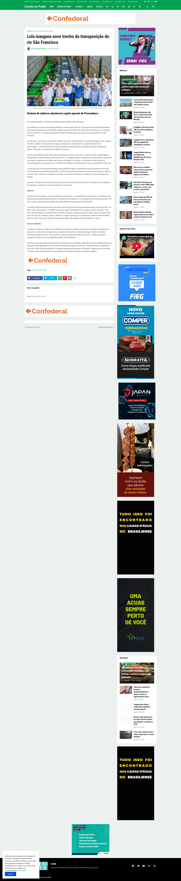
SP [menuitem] (107, 7)
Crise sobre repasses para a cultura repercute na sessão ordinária (135, 86)
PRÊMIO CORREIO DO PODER (51, 2)
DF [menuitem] (134, 7)
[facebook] (145, 1)
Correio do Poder (35, 6)
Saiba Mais (21, 871)
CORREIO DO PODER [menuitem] (64, 7)
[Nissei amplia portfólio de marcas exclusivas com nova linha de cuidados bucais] (126, 200)
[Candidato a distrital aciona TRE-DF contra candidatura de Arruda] (126, 130)
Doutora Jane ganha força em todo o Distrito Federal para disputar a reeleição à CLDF (143, 720)
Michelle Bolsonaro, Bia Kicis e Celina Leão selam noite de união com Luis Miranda (143, 116)
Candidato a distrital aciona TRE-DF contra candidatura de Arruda (144, 129)
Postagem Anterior (33, 327)
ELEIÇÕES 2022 (69, 2)
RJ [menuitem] (113, 7)
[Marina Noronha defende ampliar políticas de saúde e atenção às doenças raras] (126, 215)
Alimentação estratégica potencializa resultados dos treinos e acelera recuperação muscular (136, 672)
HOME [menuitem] (51, 7)
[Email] (70, 278)
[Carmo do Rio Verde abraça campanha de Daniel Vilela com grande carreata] (126, 103)
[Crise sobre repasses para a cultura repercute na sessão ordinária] (126, 735)
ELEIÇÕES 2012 (133, 2)
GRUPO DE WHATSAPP (32, 2)
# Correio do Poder (46, 31)
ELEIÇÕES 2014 (120, 2)
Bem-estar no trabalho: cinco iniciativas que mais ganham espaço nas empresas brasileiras (143, 171)
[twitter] (148, 1)
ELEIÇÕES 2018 (94, 2)
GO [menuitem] (140, 7)
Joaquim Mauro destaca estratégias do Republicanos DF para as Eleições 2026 (142, 156)
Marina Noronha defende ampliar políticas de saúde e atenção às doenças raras (144, 214)
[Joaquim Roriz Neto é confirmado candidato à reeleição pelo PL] (126, 707)
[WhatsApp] (60, 278)
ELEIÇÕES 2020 (82, 2)
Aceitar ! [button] (10, 874)
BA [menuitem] (129, 7)
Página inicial (32, 31)
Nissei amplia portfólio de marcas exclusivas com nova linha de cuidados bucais (143, 201)
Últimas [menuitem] (79, 7)
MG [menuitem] (123, 7)
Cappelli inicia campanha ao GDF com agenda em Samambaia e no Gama (144, 142)
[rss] (154, 866)
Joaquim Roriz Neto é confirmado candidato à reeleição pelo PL (142, 706)
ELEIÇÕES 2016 (107, 2)
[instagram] (152, 1)
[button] (147, 6)
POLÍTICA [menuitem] (99, 7)
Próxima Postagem (105, 327)
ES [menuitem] (118, 7)
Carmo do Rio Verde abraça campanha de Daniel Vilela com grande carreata (143, 102)
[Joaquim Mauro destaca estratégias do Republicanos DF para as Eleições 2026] (126, 155)
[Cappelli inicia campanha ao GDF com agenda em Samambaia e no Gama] (126, 143)
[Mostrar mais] (75, 278)
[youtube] (156, 1)
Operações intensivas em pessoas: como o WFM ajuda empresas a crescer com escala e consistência (144, 186)
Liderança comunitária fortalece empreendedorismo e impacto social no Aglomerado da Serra (142, 692)
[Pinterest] (65, 278)
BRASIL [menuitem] (90, 7)
